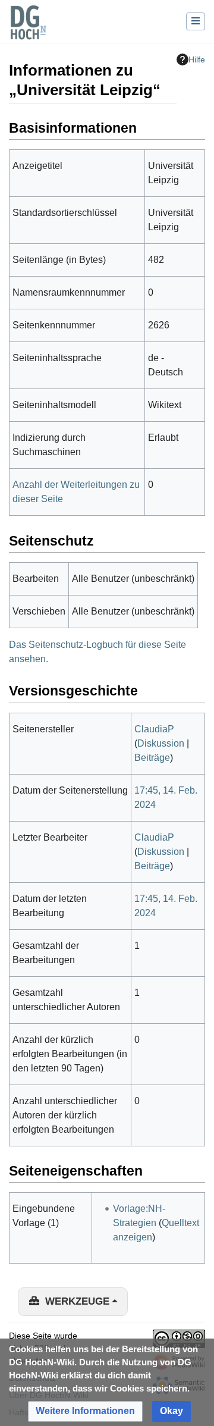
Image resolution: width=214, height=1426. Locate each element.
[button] (85, 1411)
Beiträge (152, 758)
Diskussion (160, 743)
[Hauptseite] (28, 29)
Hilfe (196, 59)
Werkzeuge (77, 1301)
